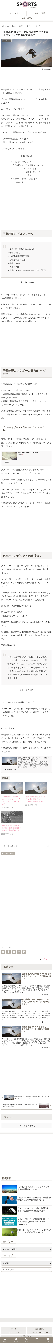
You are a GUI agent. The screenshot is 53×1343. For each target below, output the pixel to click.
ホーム (13, 1329)
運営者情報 (39, 1329)
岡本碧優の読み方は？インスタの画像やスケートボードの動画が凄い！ (35, 799)
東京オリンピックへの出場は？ (25, 179)
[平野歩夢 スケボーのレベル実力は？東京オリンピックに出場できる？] (14, 952)
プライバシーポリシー (39, 1333)
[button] (49, 1269)
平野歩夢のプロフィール (22, 162)
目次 (23, 156)
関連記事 (19, 182)
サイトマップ (14, 1333)
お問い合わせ (26, 1336)
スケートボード (9, 854)
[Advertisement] (26, 78)
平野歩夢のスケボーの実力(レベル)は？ (28, 165)
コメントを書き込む (26, 1126)
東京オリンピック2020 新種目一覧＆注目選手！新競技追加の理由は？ (11, 827)
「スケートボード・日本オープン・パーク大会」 (34, 172)
